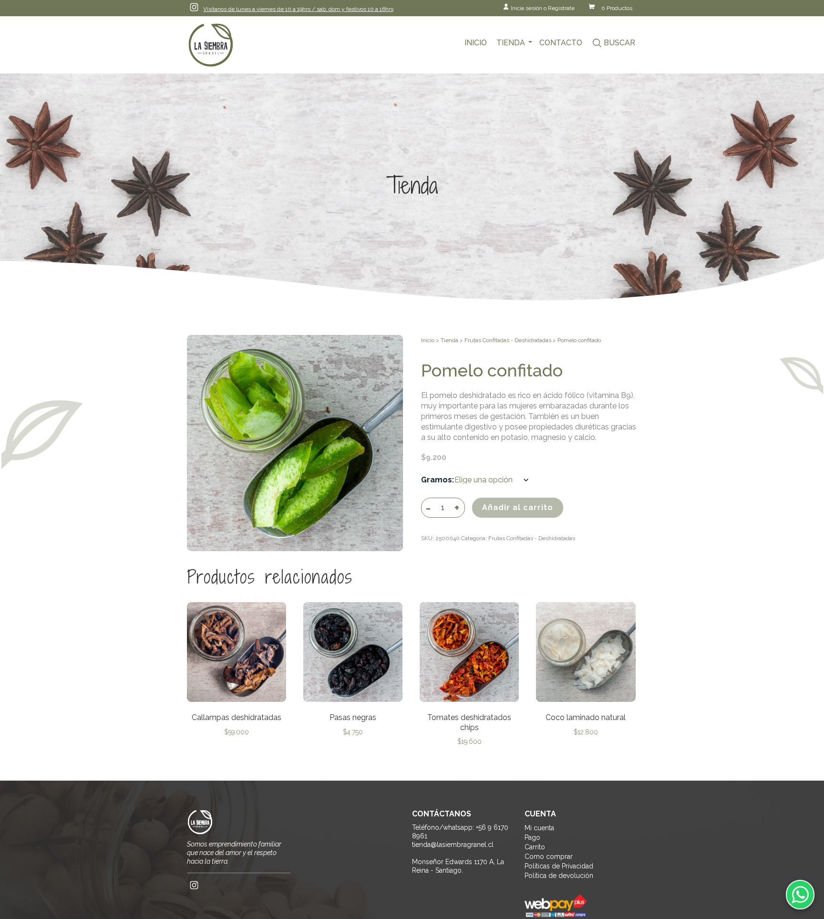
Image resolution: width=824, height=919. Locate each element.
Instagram (194, 7)
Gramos (436, 479)
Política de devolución (559, 875)
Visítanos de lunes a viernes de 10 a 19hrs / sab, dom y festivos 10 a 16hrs (298, 9)
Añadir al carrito (517, 507)
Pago (532, 837)
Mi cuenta (539, 828)
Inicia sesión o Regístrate (543, 8)
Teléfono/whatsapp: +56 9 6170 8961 (460, 832)
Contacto (560, 42)
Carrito (535, 847)
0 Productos (616, 8)
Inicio (475, 42)
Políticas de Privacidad (559, 866)
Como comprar (549, 856)
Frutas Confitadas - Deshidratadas (507, 340)
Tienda (510, 42)
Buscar (619, 42)
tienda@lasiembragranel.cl (453, 844)
